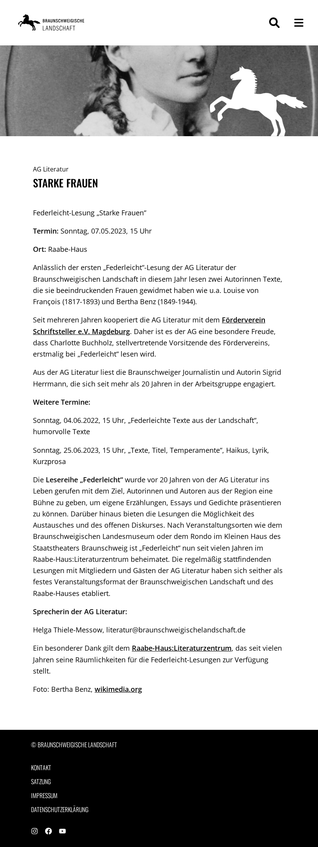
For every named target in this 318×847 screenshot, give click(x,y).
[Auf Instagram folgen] (34, 832)
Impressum (44, 795)
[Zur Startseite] (52, 22)
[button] (299, 22)
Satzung (41, 781)
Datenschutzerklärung (59, 809)
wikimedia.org (118, 689)
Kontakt (41, 767)
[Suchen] (274, 22)
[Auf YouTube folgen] (62, 832)
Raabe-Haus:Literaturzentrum (182, 648)
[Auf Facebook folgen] (48, 832)
